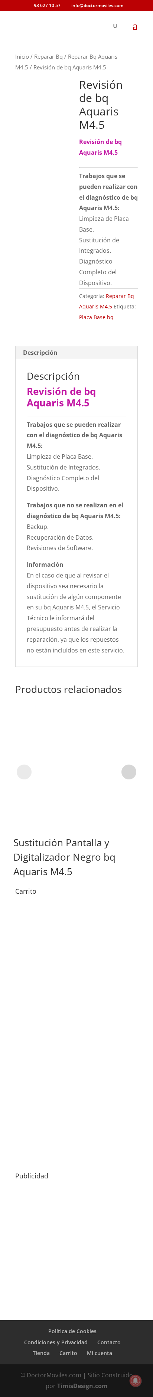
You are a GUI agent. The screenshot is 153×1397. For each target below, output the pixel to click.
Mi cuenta (99, 1353)
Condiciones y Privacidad (56, 1342)
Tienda (41, 1353)
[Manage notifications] (135, 1381)
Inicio (22, 56)
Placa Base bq (96, 317)
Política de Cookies (72, 1331)
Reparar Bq (48, 56)
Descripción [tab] (40, 353)
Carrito (68, 1353)
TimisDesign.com (82, 1386)
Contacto (109, 1342)
